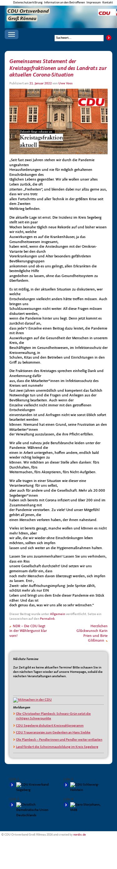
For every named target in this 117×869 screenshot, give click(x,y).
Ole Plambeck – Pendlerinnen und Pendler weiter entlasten (59, 740)
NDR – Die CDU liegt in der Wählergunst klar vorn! (28, 631)
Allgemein (57, 614)
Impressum (93, 2)
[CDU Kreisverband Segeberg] (31, 787)
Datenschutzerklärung (27, 2)
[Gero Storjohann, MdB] (85, 807)
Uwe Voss (65, 83)
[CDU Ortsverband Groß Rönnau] (61, 11)
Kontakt (107, 2)
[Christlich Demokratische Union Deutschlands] (31, 810)
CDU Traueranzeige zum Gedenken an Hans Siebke (53, 732)
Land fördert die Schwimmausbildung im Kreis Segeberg (57, 747)
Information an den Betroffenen (64, 2)
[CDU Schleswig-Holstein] (85, 787)
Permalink (47, 619)
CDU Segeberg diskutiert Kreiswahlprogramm (50, 725)
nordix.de (79, 834)
